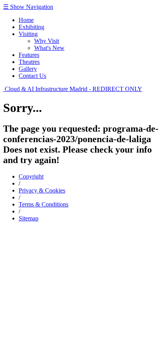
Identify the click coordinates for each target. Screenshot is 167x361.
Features (29, 55)
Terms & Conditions (43, 204)
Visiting (28, 34)
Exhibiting (31, 27)
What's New (49, 48)
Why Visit (46, 41)
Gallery (28, 68)
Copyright (31, 176)
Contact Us (32, 75)
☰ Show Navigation (28, 6)
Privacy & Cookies (42, 190)
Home (26, 20)
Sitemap (28, 218)
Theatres (29, 61)
